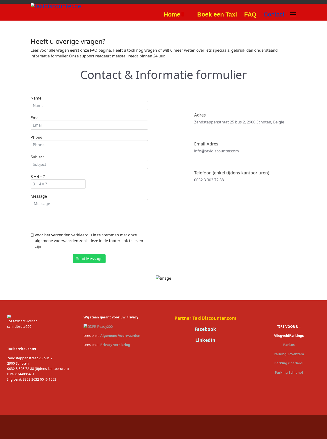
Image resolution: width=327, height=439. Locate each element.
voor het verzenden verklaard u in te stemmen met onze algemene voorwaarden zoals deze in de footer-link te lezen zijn (89, 240)
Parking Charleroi (288, 363)
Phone (36, 137)
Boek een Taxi (217, 14)
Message (39, 196)
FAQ (250, 14)
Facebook (205, 329)
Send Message (89, 258)
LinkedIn (205, 340)
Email (35, 117)
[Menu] (293, 14)
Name (36, 98)
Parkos (289, 344)
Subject (37, 157)
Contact (274, 14)
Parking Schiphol (289, 372)
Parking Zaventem (289, 354)
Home (172, 14)
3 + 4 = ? (38, 176)
